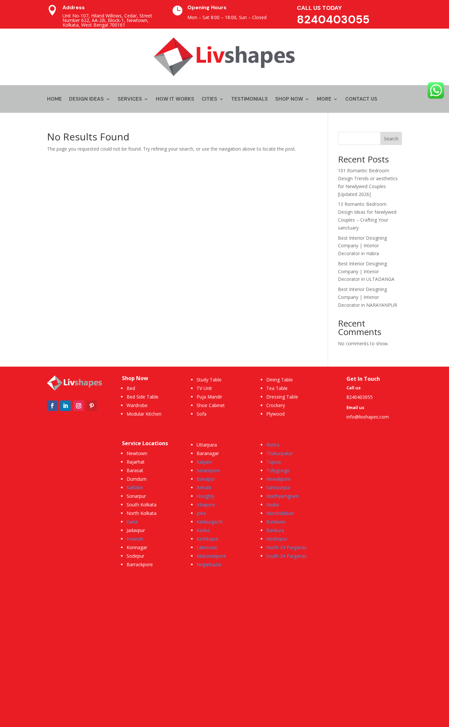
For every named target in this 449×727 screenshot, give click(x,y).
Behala (204, 487)
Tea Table (277, 388)
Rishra (272, 445)
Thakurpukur (279, 453)
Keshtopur (208, 539)
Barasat (135, 470)
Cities (209, 99)
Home (54, 99)
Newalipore (278, 479)
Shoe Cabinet (211, 405)
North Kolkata (141, 513)
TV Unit (204, 388)
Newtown (137, 453)
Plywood (275, 414)
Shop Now (289, 99)
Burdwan (275, 522)
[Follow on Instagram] (78, 405)
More (324, 99)
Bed (131, 388)
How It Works (175, 99)
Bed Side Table (142, 397)
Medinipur (276, 539)
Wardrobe (137, 405)
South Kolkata (141, 504)
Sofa (201, 414)
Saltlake (135, 487)
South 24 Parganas (286, 556)
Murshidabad (280, 513)
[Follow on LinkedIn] (65, 405)
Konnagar (137, 547)
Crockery (275, 405)
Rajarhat (136, 462)
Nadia (272, 504)
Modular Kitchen (144, 414)
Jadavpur (136, 530)
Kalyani (204, 462)
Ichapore (206, 504)
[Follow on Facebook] (52, 405)
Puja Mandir (209, 397)
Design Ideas (86, 99)
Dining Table (279, 379)
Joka (201, 513)
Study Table (209, 379)
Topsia (273, 462)
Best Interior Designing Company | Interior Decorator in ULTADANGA (366, 271)
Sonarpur (136, 496)
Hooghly (205, 496)
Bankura (275, 530)
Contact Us (361, 99)
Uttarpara (207, 445)
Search (391, 138)
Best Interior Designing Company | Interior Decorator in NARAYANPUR (367, 297)
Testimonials (249, 99)
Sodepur (135, 556)
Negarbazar (209, 564)
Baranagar (208, 453)
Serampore (208, 470)
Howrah (135, 539)
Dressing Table (282, 397)
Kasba (203, 530)
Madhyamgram (282, 496)
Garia (132, 522)
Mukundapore (211, 556)
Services (130, 99)
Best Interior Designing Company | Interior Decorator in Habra (362, 246)
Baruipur (206, 479)
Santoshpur (278, 487)
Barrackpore (140, 564)
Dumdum (137, 479)
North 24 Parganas (286, 547)
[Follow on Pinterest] (91, 405)
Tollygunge (278, 470)
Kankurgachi (210, 522)
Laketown (207, 547)
